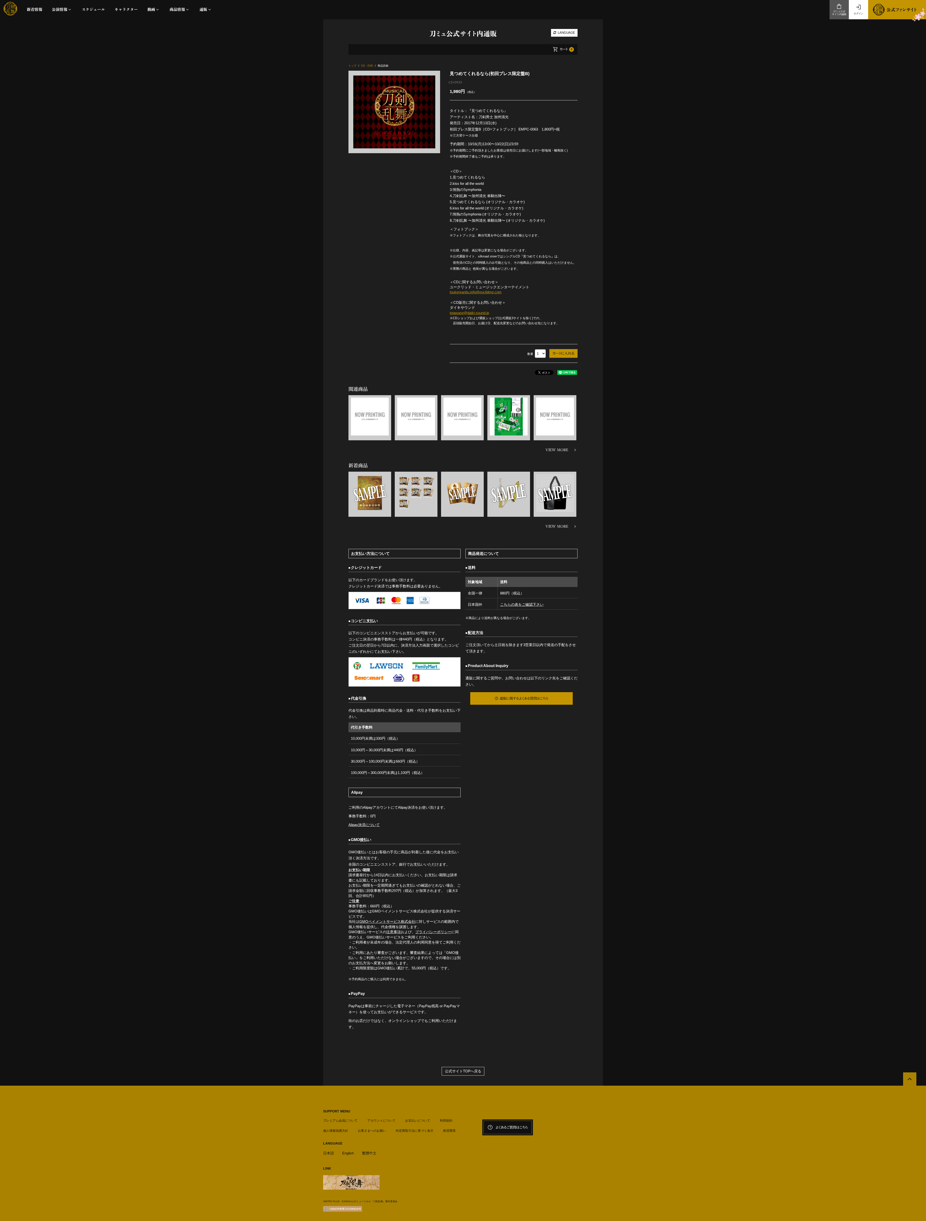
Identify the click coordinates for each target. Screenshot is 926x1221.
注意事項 (393, 932)
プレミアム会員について (340, 1120)
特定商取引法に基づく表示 (414, 1130)
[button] (62, 9)
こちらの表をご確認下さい (522, 604)
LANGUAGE (566, 32)
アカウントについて (381, 1120)
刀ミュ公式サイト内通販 (839, 13)
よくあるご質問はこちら (512, 1127)
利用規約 (446, 1120)
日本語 (328, 1153)
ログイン (858, 13)
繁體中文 (369, 1153)
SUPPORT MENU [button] (336, 1111)
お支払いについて (417, 1120)
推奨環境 (449, 1130)
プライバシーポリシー (433, 932)
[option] (394, 112)
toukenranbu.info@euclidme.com (476, 292)
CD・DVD (455, 82)
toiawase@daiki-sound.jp (469, 313)
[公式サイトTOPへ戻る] (909, 1079)
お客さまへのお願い (372, 1130)
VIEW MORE (556, 450)
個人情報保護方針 (335, 1130)
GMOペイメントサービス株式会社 (387, 921)
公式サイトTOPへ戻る (463, 1071)
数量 (530, 354)
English (348, 1153)
